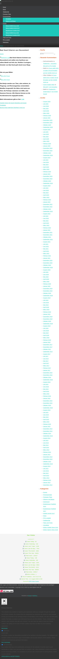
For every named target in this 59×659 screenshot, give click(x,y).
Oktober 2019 (47, 293)
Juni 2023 (46, 190)
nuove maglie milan (48, 84)
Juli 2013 (45, 468)
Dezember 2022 (47, 204)
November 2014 (47, 431)
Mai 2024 (45, 164)
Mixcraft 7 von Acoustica (50, 87)
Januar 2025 (46, 146)
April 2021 (46, 251)
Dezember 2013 (47, 457)
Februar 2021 (47, 255)
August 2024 (46, 157)
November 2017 (47, 347)
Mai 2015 (45, 417)
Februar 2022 (47, 227)
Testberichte (46, 520)
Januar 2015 (46, 426)
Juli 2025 (45, 132)
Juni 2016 (46, 386)
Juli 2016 (45, 384)
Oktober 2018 (47, 321)
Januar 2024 (46, 174)
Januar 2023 (46, 202)
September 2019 (48, 295)
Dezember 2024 (47, 148)
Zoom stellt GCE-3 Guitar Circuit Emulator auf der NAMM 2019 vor (51, 71)
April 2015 (46, 419)
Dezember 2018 (47, 316)
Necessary (6, 630)
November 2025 (47, 122)
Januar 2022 (46, 230)
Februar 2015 (47, 424)
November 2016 (47, 375)
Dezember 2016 (47, 372)
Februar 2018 (47, 340)
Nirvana (29, 595)
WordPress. (35, 595)
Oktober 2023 (47, 181)
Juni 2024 (46, 162)
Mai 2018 (45, 333)
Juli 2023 (45, 188)
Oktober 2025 (47, 125)
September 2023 (48, 183)
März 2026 (46, 113)
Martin (2, 54)
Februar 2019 (47, 312)
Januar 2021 (46, 258)
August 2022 (46, 213)
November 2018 (47, 319)
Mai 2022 (45, 220)
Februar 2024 (47, 171)
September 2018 (48, 323)
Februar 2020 (47, 284)
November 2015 (47, 403)
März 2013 (46, 478)
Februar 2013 (47, 480)
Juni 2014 (46, 443)
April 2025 (46, 139)
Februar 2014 (47, 452)
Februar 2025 (47, 143)
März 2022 (46, 225)
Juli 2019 (45, 300)
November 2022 (47, 206)
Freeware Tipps (47, 497)
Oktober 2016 (47, 377)
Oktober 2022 (47, 209)
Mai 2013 (45, 473)
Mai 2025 (45, 136)
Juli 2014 (45, 440)
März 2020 (46, 281)
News (1, 46)
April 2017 (46, 363)
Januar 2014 (46, 454)
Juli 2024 (45, 160)
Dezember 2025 (47, 120)
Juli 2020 (45, 272)
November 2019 (47, 291)
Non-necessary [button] (5, 642)
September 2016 (48, 379)
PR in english (47, 518)
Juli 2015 (45, 412)
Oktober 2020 (47, 265)
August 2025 (46, 129)
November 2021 (47, 234)
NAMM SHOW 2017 (49, 513)
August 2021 (46, 241)
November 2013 (47, 459)
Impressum (46, 502)
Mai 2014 (45, 445)
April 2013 (46, 475)
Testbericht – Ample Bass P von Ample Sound (50, 92)
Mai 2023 (45, 192)
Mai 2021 (45, 248)
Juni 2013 (46, 471)
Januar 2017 (46, 370)
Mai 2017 (45, 361)
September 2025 (48, 127)
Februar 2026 (47, 115)
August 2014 (46, 438)
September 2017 (48, 351)
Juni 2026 (46, 106)
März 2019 (46, 309)
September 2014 (48, 436)
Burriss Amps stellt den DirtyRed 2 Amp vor (12, 107)
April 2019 (46, 307)
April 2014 (46, 447)
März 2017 (46, 365)
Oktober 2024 (47, 153)
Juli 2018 (45, 328)
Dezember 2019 (47, 288)
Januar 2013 (46, 482)
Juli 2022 (45, 216)
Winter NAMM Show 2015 (50, 527)
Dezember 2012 (47, 485)
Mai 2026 (45, 108)
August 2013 (46, 466)
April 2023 (46, 195)
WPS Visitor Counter (34, 581)
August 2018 (46, 326)
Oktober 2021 (47, 237)
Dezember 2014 (47, 428)
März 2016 (46, 393)
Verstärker (46, 525)
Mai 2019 (45, 305)
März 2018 (46, 337)
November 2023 (47, 178)
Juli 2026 (45, 104)
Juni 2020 (46, 274)
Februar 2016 (47, 396)
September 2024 (48, 155)
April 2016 (46, 391)
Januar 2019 (46, 314)
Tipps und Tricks (48, 523)
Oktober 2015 (47, 405)
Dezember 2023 (47, 176)
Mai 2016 (45, 389)
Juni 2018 (46, 330)
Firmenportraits (47, 495)
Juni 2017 (46, 358)
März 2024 (46, 169)
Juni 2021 (46, 246)
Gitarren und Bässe (48, 499)
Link (22, 99)
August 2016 (46, 382)
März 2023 (46, 197)
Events (45, 492)
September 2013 (48, 464)
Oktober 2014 (47, 433)
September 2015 (48, 407)
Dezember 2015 (47, 400)
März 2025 (46, 141)
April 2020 (46, 279)
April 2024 (46, 167)
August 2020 (46, 270)
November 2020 (47, 263)
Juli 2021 (45, 244)
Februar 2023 (47, 199)
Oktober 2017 (47, 349)
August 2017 (46, 354)
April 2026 (46, 111)
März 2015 (46, 421)
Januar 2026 (46, 118)
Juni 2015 (46, 414)
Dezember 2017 (47, 344)
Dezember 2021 (47, 232)
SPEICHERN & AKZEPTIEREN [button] (10, 656)
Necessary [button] (4, 628)
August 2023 (46, 185)
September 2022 (48, 211)
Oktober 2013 (47, 461)
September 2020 (48, 267)
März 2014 (46, 450)
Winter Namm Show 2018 (50, 530)
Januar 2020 (46, 286)
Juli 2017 (45, 356)
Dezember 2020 (47, 260)
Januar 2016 (46, 398)
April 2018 (46, 335)
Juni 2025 (46, 134)
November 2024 (47, 150)
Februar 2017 (47, 368)
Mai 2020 (45, 277)
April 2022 (46, 223)
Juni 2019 (46, 302)
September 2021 (48, 239)
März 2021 (46, 253)
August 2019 (46, 298)
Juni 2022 (46, 218)
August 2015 (46, 410)
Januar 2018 (46, 342)
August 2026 (46, 101)
